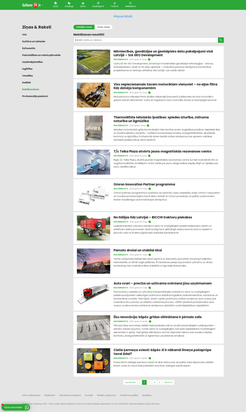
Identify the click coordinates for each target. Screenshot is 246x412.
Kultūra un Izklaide (33, 41)
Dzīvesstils (28, 48)
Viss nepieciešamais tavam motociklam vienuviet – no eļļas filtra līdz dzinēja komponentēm (165, 86)
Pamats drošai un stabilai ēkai (138, 250)
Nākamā (168, 382)
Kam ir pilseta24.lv (31, 395)
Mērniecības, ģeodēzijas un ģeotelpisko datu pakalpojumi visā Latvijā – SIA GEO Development (163, 53)
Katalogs (69, 6)
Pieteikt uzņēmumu (106, 395)
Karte (83, 6)
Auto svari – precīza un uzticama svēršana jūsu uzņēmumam (163, 283)
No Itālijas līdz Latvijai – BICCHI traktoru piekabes (153, 217)
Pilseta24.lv (49, 395)
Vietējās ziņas (84, 27)
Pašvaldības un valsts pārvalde (41, 55)
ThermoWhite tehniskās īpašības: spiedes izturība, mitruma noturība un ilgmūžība (161, 119)
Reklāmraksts (30, 89)
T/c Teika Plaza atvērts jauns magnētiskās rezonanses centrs (163, 151)
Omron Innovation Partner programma (145, 184)
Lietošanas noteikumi (70, 395)
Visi (24, 34)
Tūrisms (114, 6)
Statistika (146, 395)
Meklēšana (130, 6)
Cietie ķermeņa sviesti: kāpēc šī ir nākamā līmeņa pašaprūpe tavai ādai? (162, 352)
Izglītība (27, 68)
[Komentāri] (149, 59)
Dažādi (26, 82)
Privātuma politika (129, 395)
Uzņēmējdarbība (32, 62)
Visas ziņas (103, 27)
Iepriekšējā (130, 382)
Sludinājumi (98, 6)
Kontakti (89, 395)
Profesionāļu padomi (35, 96)
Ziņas (55, 6)
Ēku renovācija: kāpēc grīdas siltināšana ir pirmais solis (158, 317)
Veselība (27, 75)
